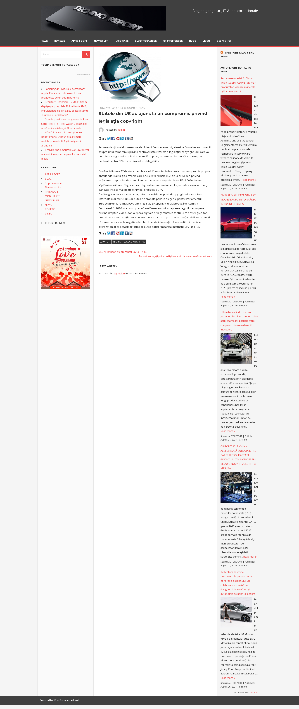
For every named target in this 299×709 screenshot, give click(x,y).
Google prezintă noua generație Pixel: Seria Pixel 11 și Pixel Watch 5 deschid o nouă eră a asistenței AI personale (65, 124)
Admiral (75, 700)
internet (117, 241)
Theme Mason (253, 692)
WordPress (60, 700)
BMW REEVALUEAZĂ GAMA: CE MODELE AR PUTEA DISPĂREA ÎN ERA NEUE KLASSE (238, 199)
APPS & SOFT (79, 41)
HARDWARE (121, 41)
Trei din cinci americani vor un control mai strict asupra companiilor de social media (65, 154)
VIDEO (206, 41)
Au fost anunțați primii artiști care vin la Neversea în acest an (174, 256)
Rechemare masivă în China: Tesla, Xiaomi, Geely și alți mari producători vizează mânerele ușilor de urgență (238, 85)
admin (121, 129)
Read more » (249, 179)
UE (143, 241)
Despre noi (224, 41)
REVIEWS (59, 41)
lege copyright (132, 241)
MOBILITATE (52, 196)
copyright (105, 241)
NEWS (44, 41)
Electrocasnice (146, 41)
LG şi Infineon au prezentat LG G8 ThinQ (123, 252)
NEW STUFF (101, 41)
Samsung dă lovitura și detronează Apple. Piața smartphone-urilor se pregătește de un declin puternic (63, 93)
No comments (127, 107)
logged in (119, 273)
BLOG (192, 41)
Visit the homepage (83, 74)
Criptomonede (173, 41)
